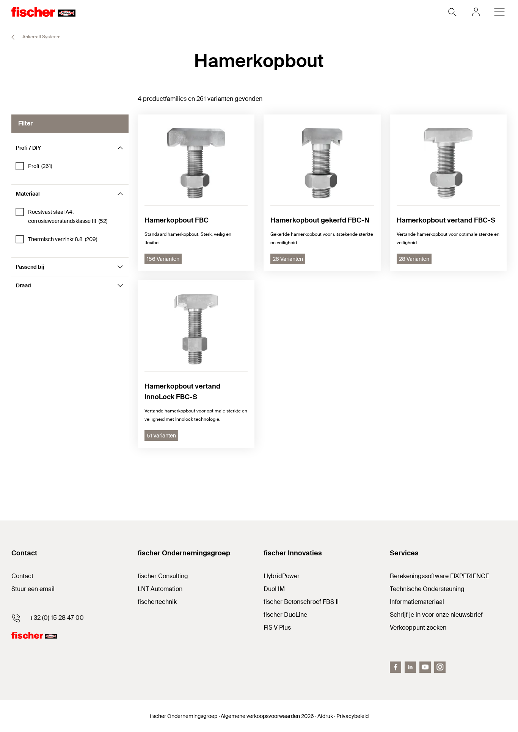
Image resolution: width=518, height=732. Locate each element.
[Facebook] (395, 667)
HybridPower (282, 576)
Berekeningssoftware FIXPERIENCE (439, 576)
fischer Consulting (163, 576)
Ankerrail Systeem (41, 37)
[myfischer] (475, 11)
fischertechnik (157, 602)
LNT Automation (160, 589)
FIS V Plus (277, 628)
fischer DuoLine (285, 615)
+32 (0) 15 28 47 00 (57, 618)
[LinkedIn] (410, 667)
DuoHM (274, 589)
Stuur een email (33, 589)
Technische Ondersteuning (427, 589)
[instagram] (440, 667)
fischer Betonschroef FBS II (301, 602)
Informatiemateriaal (417, 602)
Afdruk (325, 716)
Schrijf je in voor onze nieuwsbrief (436, 615)
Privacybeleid (352, 716)
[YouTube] (425, 667)
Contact (22, 576)
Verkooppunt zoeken (418, 628)
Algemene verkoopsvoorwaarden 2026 (267, 716)
